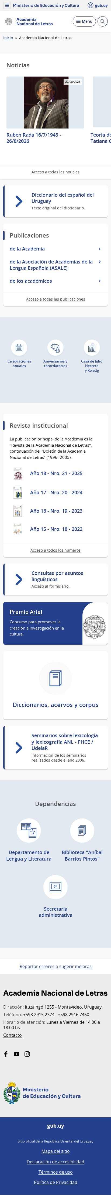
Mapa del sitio (55, 1151)
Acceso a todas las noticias (55, 172)
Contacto (12, 1035)
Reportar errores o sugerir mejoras (56, 966)
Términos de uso (56, 1172)
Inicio (8, 37)
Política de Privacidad (55, 1182)
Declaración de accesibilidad (55, 1162)
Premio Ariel (26, 611)
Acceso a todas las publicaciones (55, 299)
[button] (7, 5)
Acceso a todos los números (55, 550)
